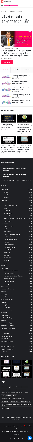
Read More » (7, 62)
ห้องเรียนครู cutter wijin (8, 325)
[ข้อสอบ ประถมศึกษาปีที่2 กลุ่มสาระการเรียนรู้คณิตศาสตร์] (6, 76)
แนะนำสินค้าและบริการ (8, 346)
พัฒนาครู (6, 223)
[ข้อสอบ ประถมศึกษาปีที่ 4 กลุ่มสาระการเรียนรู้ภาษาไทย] (6, 89)
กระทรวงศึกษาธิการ (16, 387)
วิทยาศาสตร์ (7, 252)
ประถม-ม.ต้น (7, 216)
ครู (10, 431)
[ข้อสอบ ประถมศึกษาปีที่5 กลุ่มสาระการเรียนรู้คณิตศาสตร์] (6, 83)
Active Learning (6, 387)
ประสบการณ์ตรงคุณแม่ (8, 289)
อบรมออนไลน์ (5, 401)
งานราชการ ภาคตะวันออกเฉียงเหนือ (13, 276)
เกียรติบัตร (6, 333)
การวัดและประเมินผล (11, 239)
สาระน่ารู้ (6, 197)
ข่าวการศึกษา (6, 48)
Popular (5, 70)
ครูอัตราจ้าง (7, 307)
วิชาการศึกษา (7, 231)
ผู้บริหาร (14, 431)
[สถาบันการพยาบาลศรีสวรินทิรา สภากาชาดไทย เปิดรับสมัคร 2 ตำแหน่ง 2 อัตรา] (16, 369)
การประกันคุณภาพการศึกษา (12, 234)
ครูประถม (4, 200)
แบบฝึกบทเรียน (7, 257)
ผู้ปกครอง (4, 291)
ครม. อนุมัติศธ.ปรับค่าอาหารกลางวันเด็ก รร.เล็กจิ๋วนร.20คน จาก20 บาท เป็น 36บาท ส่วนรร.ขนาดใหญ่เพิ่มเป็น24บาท (16, 53)
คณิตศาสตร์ (7, 210)
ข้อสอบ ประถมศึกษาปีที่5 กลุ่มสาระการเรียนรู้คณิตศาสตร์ (21, 82)
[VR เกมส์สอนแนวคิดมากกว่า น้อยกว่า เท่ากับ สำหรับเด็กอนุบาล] (8, 119)
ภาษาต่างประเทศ (8, 226)
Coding (6, 203)
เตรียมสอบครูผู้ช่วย (7, 336)
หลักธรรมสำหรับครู (7, 317)
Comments (27, 70)
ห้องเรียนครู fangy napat (8, 328)
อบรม (3, 331)
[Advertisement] (16, 24)
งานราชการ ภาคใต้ (9, 281)
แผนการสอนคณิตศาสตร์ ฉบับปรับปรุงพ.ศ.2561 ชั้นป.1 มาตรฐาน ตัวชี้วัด (16, 405)
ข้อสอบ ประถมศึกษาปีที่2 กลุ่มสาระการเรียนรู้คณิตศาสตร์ (21, 76)
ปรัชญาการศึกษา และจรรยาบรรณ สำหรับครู (15, 218)
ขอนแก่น (25, 387)
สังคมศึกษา (6, 255)
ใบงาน (5, 263)
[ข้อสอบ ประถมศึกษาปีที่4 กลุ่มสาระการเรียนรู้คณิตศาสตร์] (6, 95)
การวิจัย (7, 242)
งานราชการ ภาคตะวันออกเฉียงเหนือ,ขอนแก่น (12, 392)
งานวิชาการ (5, 286)
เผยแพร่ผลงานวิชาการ (8, 344)
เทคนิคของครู (5, 338)
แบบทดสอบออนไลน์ (25, 401)
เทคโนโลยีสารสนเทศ (7, 341)
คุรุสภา (16, 389)
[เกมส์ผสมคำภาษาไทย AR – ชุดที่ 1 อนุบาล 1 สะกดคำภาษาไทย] (6, 362)
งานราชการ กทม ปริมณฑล (11, 271)
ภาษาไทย (6, 229)
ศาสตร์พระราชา (6, 297)
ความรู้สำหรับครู (9, 244)
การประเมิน (8, 237)
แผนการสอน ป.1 (5, 408)
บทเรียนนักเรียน (8, 213)
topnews (6, 192)
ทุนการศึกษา (7, 195)
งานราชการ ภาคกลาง (9, 273)
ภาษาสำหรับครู (9, 250)
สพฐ (3, 395)
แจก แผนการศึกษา (15, 401)
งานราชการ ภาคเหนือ (9, 278)
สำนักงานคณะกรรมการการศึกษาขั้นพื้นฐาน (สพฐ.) (13, 398)
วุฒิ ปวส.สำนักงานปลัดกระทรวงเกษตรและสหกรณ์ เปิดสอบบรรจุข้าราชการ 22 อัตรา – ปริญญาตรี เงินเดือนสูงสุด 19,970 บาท (24, 127)
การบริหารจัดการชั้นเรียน (10, 205)
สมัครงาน (8, 395)
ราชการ (26, 392)
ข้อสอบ (5, 208)
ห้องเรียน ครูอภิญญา (7, 323)
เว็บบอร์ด (16, 434)
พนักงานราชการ (8, 310)
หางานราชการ (27, 431)
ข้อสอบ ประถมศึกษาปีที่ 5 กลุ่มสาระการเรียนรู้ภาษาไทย (21, 101)
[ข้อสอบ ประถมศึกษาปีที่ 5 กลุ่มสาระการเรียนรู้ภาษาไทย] (6, 102)
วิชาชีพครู (4, 294)
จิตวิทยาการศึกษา (10, 247)
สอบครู (4, 302)
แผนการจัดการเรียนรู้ (7, 349)
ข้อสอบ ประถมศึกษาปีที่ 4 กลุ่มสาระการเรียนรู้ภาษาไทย (21, 88)
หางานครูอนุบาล (8, 284)
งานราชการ (5, 268)
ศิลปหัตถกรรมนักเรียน (7, 299)
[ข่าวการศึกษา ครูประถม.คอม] (11, 5)
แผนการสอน (7, 260)
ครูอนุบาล (4, 265)
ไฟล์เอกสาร (5, 351)
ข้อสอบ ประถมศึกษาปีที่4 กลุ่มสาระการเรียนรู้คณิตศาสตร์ (21, 95)
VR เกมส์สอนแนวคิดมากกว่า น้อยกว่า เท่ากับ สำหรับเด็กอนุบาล (7, 126)
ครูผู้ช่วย (6, 304)
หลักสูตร (4, 320)
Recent (15, 70)
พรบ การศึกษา (7, 221)
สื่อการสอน (5, 315)
